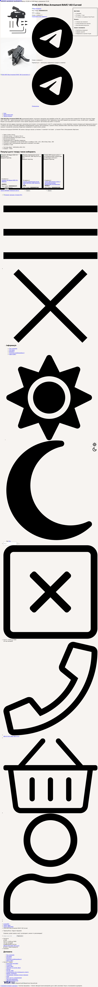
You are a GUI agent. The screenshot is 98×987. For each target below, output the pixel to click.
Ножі (7, 976)
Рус (10, 541)
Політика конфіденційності (16, 353)
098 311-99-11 (7, 736)
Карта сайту (12, 354)
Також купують (7, 116)
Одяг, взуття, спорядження (14, 977)
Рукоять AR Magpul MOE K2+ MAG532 (10, 181)
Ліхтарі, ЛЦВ (9, 970)
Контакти (11, 351)
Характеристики (8, 114)
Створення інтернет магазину (9, 985)
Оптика (8, 969)
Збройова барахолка (12, 980)
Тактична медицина (12, 979)
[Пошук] (17, 543)
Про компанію (13, 348)
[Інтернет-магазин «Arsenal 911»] (12, 195)
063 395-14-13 (15, 736)
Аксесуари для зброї (12, 963)
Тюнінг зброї (9, 966)
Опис (4, 113)
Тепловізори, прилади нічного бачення (17, 975)
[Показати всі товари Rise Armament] (36, 8)
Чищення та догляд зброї (13, 967)
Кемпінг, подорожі (11, 973)
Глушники (9, 965)
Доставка (12, 350)
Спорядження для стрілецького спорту (17, 972)
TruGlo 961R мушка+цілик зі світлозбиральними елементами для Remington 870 (52, 183)
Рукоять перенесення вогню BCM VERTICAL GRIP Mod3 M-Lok (31, 183)
